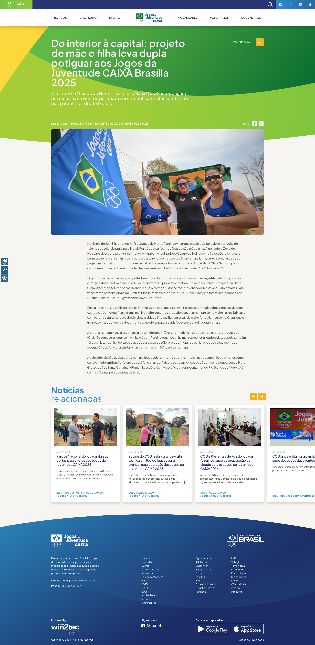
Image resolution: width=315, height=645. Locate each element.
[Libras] (4, 261)
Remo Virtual (238, 565)
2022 (144, 580)
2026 (59, 492)
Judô (233, 558)
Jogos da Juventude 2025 (129, 123)
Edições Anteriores (152, 576)
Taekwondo (237, 569)
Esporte (100, 123)
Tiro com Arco (239, 576)
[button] (253, 396)
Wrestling (236, 591)
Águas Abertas (204, 558)
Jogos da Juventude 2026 (71, 496)
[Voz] (4, 270)
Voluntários (219, 17)
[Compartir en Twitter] (261, 123)
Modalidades (187, 17)
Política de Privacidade (251, 639)
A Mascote (147, 573)
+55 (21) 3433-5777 (71, 585)
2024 (144, 587)
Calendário (88, 17)
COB (88, 123)
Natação (236, 562)
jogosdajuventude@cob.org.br (77, 580)
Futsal (199, 580)
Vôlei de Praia (238, 584)
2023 (144, 584)
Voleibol (235, 587)
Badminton (202, 565)
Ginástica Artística (206, 584)
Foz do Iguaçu (94, 492)
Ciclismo (201, 573)
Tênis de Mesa (239, 573)
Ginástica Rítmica (205, 587)
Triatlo (234, 580)
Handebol (201, 591)
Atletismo (201, 562)
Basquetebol (203, 569)
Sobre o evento (150, 569)
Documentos (251, 17)
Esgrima (200, 576)
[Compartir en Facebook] (254, 123)
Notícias (60, 17)
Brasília (76, 123)
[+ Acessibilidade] (4, 278)
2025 (144, 591)
